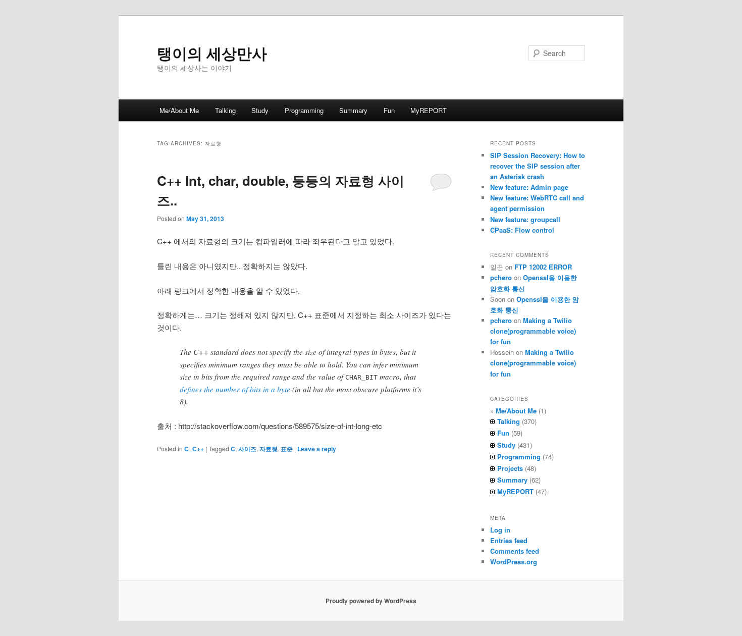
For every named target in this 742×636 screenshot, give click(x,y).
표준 (287, 448)
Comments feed (514, 551)
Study (260, 110)
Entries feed (508, 540)
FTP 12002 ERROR (543, 267)
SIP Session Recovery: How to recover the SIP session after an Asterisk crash (537, 165)
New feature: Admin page (529, 187)
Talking (225, 110)
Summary (353, 110)
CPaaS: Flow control (522, 230)
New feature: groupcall (525, 219)
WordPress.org (513, 561)
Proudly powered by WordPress (371, 600)
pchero (501, 277)
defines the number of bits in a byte (235, 389)
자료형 (268, 448)
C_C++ (194, 448)
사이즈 (247, 448)
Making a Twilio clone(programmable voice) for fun (533, 330)
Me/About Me (179, 110)
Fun (389, 110)
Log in (500, 530)
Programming (304, 110)
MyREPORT (428, 110)
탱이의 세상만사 (212, 53)
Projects (510, 468)
